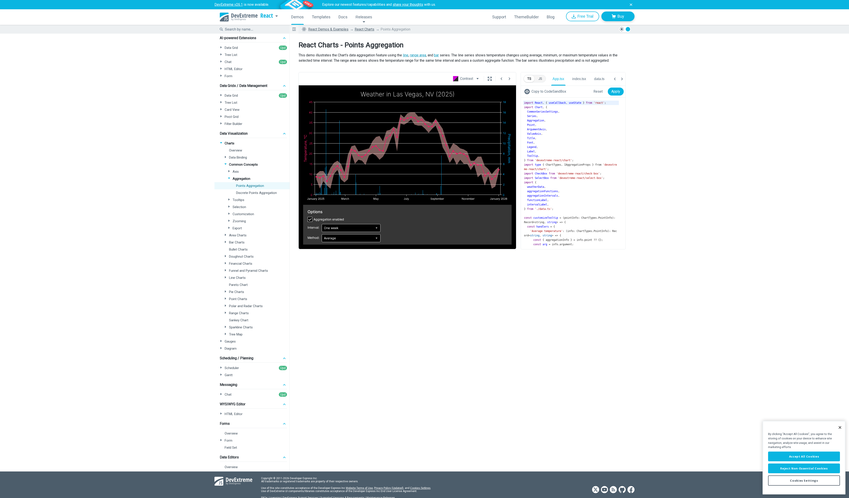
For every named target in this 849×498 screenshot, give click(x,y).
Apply (615, 91)
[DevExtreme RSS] (613, 490)
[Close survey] (631, 4)
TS (529, 78)
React (266, 16)
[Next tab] (621, 79)
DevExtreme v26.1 (228, 4)
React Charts (364, 29)
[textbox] (254, 29)
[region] (804, 457)
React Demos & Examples (328, 29)
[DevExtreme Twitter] (595, 490)
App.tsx (558, 79)
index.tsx (579, 79)
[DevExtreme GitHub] (622, 490)
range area (418, 55)
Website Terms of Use (359, 488)
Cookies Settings (420, 488)
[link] (546, 92)
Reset (598, 91)
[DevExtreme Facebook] (631, 490)
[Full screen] (490, 79)
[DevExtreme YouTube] (604, 490)
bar (436, 55)
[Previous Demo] (501, 79)
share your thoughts (408, 4)
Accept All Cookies (804, 456)
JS (540, 78)
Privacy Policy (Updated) (388, 488)
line (405, 55)
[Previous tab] (614, 79)
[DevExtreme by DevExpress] (239, 17)
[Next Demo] (509, 79)
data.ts (599, 79)
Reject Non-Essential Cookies (804, 468)
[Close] (840, 427)
